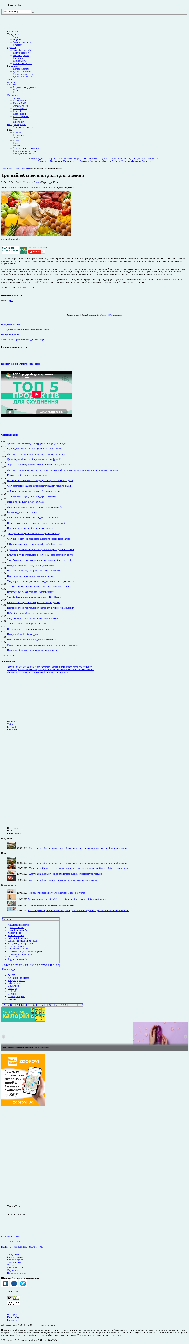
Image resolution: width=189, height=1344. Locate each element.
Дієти (16, 37)
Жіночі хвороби (16, 935)
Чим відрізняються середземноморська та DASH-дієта (34, 597)
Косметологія (19, 61)
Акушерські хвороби (18, 925)
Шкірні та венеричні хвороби (23, 940)
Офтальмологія (20, 106)
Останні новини (9, 435)
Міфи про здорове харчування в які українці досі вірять (35, 544)
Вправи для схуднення (24, 87)
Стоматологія (20, 108)
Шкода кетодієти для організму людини (27, 475)
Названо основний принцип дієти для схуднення (31, 639)
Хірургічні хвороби (17, 959)
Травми (17, 98)
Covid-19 (146, 161)
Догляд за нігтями (22, 71)
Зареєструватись (18, 1246)
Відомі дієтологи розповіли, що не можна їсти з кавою (34, 448)
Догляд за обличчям (23, 74)
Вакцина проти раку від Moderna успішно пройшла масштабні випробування (67, 899)
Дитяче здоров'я (21, 53)
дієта (11, 300)
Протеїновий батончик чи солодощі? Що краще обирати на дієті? (40, 480)
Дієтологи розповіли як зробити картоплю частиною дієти (36, 454)
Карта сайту (13, 1317)
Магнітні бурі (90, 158)
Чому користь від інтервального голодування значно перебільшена (40, 581)
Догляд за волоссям (22, 76)
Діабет (115, 161)
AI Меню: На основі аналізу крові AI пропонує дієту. (34, 491)
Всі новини (13, 31)
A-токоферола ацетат (18, 978)
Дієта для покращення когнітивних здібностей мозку (33, 533)
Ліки (9, 79)
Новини (17, 132)
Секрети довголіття (23, 127)
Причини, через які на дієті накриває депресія (30, 528)
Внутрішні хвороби (17, 930)
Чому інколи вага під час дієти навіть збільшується (32, 618)
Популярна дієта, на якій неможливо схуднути (30, 629)
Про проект (13, 1314)
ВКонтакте (12, 729)
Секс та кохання (15, 1267)
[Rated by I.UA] (13, 1299)
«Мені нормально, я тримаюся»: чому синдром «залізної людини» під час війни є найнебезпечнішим (78, 910)
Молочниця (154, 158)
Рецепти (17, 39)
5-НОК (11, 975)
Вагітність (18, 58)
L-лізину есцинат (16, 996)
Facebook (11, 727)
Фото (15, 137)
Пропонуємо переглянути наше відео (20, 364)
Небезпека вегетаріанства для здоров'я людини (30, 592)
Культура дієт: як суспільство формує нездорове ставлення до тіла (40, 554)
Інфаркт (105, 161)
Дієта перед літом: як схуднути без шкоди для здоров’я (34, 507)
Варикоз (125, 161)
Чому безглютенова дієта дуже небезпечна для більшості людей (39, 486)
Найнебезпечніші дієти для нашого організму (30, 613)
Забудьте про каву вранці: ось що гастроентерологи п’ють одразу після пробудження (49, 667)
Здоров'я (11, 47)
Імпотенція (18, 122)
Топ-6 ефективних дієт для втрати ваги (27, 623)
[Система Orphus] (114, 315)
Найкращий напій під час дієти (23, 634)
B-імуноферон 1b (16, 980)
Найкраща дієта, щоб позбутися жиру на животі (31, 565)
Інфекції (17, 111)
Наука (16, 143)
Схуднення (12, 84)
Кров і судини (20, 114)
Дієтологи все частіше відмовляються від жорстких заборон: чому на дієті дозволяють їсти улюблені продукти (62, 470)
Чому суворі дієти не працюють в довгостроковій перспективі (38, 539)
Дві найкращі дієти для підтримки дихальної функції (33, 459)
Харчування (13, 34)
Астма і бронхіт (21, 116)
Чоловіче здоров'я (22, 50)
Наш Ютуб (12, 721)
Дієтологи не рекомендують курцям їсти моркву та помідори (37, 443)
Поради (83, 161)
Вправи (136, 161)
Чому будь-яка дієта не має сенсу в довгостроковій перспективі (39, 560)
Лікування (12, 95)
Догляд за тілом (21, 68)
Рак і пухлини (20, 100)
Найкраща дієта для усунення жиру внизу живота (32, 650)
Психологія (18, 135)
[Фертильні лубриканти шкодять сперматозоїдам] (94, 1033)
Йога (15, 92)
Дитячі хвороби (16, 927)
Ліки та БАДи (20, 103)
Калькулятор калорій (23, 153)
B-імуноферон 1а (16, 983)
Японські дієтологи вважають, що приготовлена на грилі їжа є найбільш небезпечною (50, 669)
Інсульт (94, 161)
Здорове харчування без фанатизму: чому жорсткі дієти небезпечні (40, 549)
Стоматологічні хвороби (20, 954)
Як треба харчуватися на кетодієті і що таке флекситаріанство (38, 586)
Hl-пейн (12, 993)
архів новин (9, 655)
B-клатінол (13, 986)
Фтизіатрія (13, 956)
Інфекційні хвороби (18, 938)
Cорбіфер (12, 988)
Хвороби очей (15, 933)
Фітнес (16, 90)
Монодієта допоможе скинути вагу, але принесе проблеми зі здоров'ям (42, 645)
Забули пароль (36, 1246)
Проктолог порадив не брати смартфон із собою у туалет (56, 892)
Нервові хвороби (16, 946)
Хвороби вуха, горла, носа (21, 943)
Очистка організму (22, 42)
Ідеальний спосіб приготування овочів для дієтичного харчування (40, 608)
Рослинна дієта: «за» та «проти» (23, 512)
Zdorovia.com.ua (9, 1325)
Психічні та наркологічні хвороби (25, 951)
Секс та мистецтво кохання (26, 148)
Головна (4, 168)
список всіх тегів (11, 1236)
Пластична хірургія (22, 63)
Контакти (12, 1320)
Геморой (17, 119)
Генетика (17, 145)
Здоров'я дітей (14, 1262)
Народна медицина (16, 124)
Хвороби (11, 82)
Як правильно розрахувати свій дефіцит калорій (31, 496)
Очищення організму (120, 158)
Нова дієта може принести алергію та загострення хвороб (36, 523)
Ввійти (4, 1246)
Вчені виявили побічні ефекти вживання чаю (51, 905)
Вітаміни (17, 45)
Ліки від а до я (36, 158)
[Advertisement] (10, 693)
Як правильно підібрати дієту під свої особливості (32, 517)
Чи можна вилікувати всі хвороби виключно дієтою (33, 602)
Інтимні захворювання (24, 151)
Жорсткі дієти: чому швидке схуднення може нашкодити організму (41, 464)
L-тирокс (12, 999)
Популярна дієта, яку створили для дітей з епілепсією (34, 570)
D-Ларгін (12, 991)
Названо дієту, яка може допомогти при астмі (30, 576)
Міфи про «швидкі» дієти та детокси (25, 501)
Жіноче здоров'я (21, 55)
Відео (16, 140)
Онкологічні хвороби (18, 948)
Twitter (10, 724)
